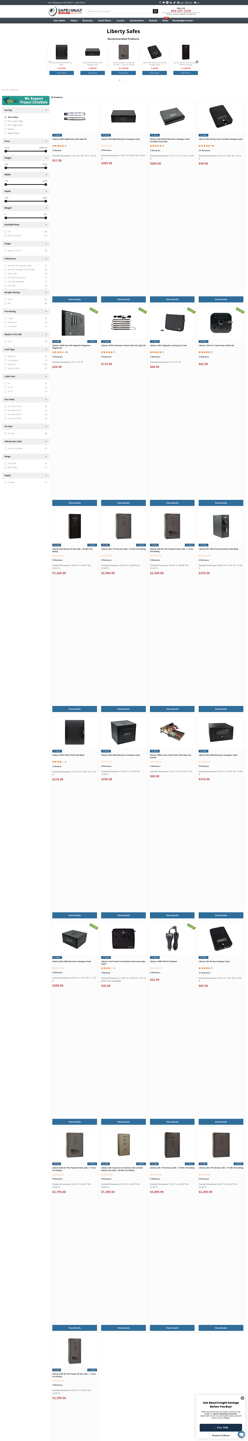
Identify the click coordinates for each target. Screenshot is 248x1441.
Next (197, 62)
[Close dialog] (242, 1398)
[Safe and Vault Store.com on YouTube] (163, 2)
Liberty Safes (13, 89)
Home (4, 89)
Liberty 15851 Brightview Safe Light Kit (69, 139)
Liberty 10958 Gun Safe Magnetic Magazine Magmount (71, 346)
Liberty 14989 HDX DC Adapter (163, 961)
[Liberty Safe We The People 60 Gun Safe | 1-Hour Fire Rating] (123, 52)
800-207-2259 (181, 10)
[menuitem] (60, 20)
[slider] (6, 151)
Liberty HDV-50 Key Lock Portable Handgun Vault (221, 139)
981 (45, 214)
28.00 (44, 198)
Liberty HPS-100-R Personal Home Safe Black (218, 549)
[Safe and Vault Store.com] (65, 11)
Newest (11, 129)
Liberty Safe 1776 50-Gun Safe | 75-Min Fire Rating (221, 1168)
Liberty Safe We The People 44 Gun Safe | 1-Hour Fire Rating (171, 550)
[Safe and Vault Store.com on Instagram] (167, 2)
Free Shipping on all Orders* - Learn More (66, 2)
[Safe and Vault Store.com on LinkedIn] (171, 2)
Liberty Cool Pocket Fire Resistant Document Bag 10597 (123, 962)
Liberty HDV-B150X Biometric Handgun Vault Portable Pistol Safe (170, 140)
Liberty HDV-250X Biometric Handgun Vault (71, 961)
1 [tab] (119, 80)
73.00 (44, 164)
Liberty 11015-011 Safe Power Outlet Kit (216, 345)
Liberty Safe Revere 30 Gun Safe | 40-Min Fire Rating (72, 550)
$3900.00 (43, 148)
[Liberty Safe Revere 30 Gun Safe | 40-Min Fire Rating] (185, 52)
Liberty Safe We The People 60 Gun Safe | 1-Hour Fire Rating (74, 1169)
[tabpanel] (61, 59)
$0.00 (7, 147)
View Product (61, 73)
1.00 (6, 197)
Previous (49, 62)
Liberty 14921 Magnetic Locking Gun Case (168, 345)
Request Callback (221, 1435)
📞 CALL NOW (221, 1428)
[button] (241, 1434)
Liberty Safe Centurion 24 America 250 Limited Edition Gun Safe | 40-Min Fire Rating (122, 1169)
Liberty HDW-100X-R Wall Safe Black (68, 755)
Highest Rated (13, 133)
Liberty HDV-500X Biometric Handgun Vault (120, 139)
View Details (75, 299)
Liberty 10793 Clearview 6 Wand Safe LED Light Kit (123, 345)
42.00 (44, 181)
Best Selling (13, 117)
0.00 (6, 164)
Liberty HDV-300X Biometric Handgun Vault (218, 755)
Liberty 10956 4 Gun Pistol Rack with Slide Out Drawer (170, 756)
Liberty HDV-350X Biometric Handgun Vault (120, 755)
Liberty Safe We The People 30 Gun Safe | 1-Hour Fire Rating (74, 1375)
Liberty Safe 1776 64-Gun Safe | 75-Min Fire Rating (172, 1168)
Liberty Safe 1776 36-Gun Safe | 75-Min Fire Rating (123, 549)
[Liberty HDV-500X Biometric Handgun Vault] (92, 52)
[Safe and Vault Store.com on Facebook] (160, 2)
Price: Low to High (15, 121)
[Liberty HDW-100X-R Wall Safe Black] (61, 52)
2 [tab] (123, 80)
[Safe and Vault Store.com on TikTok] (174, 2)
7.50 (6, 181)
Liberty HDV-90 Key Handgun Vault (214, 961)
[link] (26, 231)
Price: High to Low (15, 125)
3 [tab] (127, 80)
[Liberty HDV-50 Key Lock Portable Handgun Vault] (154, 52)
